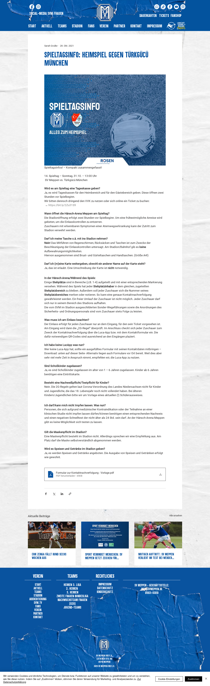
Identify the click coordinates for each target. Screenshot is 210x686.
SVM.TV (38, 602)
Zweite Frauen (66, 596)
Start (38, 584)
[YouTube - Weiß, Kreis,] (176, 6)
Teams (38, 591)
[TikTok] (163, 6)
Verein (38, 610)
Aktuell (38, 588)
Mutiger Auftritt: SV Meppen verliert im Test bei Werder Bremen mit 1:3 (156, 555)
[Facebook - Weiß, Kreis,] (169, 6)
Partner (37, 613)
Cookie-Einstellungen (169, 679)
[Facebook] (31, 6)
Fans (38, 606)
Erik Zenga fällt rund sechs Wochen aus (49, 555)
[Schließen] (206, 678)
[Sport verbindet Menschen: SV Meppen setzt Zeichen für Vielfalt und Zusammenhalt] (105, 535)
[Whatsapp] (156, 6)
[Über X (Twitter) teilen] (53, 493)
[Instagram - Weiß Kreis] (182, 6)
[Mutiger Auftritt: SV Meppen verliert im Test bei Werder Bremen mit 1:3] (158, 535)
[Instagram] (38, 6)
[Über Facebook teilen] (45, 493)
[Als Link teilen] (70, 493)
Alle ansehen (175, 515)
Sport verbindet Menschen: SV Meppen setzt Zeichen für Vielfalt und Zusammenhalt (103, 556)
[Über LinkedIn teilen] (61, 493)
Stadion (38, 595)
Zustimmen (193, 679)
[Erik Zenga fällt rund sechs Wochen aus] (52, 535)
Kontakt (38, 617)
